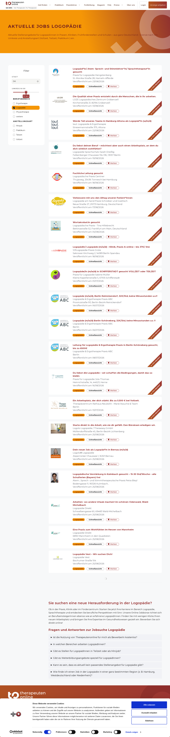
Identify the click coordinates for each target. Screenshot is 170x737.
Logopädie (21, 108)
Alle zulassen (149, 705)
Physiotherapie (22, 112)
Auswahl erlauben (149, 713)
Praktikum (59, 5)
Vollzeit (19, 139)
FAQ (109, 5)
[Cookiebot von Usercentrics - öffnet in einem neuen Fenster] (16, 732)
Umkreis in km (18, 88)
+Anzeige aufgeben (158, 5)
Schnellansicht (95, 86)
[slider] (26, 92)
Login (143, 5)
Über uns (131, 5)
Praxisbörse (71, 5)
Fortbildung (89, 5)
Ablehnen (149, 721)
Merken (113, 86)
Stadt (15, 77)
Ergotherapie (22, 103)
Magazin (101, 5)
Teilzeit (19, 135)
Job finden (42, 5)
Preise (116, 5)
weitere (19, 116)
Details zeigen (132, 732)
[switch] (72, 732)
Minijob (19, 126)
